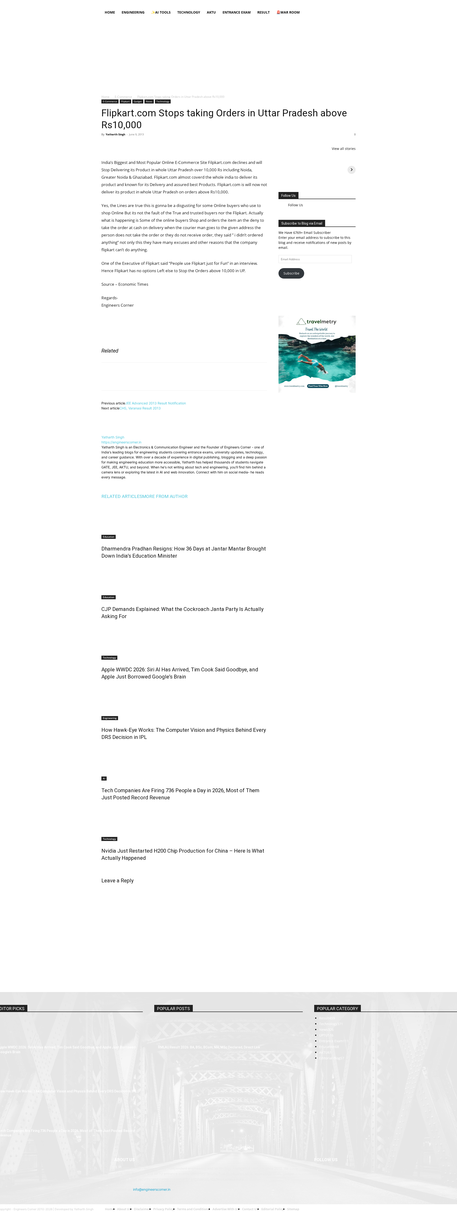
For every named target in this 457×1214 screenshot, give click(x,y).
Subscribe (291, 269)
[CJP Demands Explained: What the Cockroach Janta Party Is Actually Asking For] (184, 617)
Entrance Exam (237, 12)
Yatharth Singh (115, 134)
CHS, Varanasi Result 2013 (140, 444)
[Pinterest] (128, 145)
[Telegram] (161, 145)
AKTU (211, 12)
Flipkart (125, 101)
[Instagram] (320, 3)
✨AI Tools (161, 12)
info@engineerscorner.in (151, 1159)
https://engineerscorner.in (121, 478)
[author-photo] (112, 468)
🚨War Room (288, 12)
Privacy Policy (202, 3)
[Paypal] (336, 3)
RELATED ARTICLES (121, 532)
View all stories (344, 148)
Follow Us (288, 195)
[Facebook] (312, 3)
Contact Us (255, 3)
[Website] (137, 519)
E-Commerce (123, 97)
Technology (188, 12)
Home (151, 3)
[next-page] (102, 904)
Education (108, 573)
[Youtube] (352, 3)
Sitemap (271, 3)
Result (263, 12)
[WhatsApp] (139, 145)
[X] (344, 3)
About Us (165, 3)
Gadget (138, 101)
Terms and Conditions (229, 3)
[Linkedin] (328, 3)
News (149, 101)
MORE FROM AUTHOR (165, 532)
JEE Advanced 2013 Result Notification (155, 439)
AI (104, 814)
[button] (350, 12)
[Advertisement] (228, 53)
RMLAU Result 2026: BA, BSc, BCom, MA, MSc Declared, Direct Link (209, 1056)
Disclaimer (182, 3)
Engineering (133, 12)
